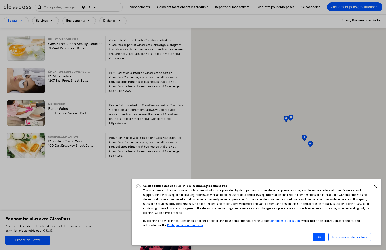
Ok (318, 237)
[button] (375, 186)
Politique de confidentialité (185, 225)
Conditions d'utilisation (284, 221)
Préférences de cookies (349, 237)
